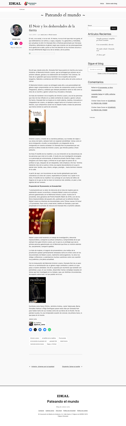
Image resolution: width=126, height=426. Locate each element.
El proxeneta (62, 338)
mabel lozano (64, 341)
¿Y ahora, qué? (100, 55)
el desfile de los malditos (49, 338)
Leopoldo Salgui (96, 94)
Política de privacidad (69, 410)
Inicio (102, 3)
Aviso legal (59, 410)
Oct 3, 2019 (32, 34)
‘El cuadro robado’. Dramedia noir (105, 49)
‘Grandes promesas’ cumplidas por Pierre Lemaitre (105, 39)
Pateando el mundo (63, 15)
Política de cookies (82, 410)
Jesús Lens (43, 34)
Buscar (90, 25)
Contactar (41, 410)
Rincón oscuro (53, 34)
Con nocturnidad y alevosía (104, 44)
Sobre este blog (111, 3)
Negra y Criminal (51, 344)
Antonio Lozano (34, 338)
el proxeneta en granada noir (38, 341)
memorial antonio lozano (37, 344)
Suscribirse (111, 69)
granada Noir (53, 341)
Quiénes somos (50, 410)
